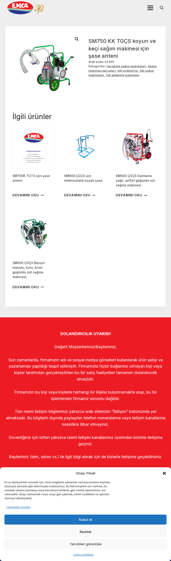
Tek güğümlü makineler (123, 75)
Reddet (85, 532)
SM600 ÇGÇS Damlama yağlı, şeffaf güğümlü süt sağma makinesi (135, 180)
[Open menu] (150, 7)
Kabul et (85, 519)
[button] (164, 473)
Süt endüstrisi (127, 70)
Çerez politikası (83, 554)
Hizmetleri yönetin (19, 507)
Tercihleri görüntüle (86, 544)
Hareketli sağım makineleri (126, 66)
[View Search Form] (162, 8)
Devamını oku (25, 195)
